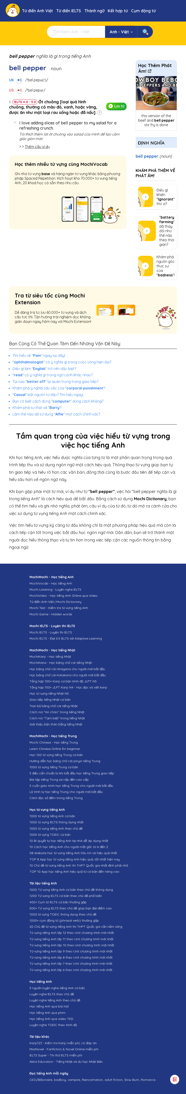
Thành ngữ (94, 10)
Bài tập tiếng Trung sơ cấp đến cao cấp (59, 780)
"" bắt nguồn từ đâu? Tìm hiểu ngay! (47, 394)
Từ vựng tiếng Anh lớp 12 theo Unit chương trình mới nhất (71, 933)
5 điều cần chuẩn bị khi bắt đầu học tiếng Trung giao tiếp (71, 773)
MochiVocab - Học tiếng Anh (50, 583)
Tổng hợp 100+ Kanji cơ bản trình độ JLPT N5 (63, 681)
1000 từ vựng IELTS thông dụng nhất (56, 822)
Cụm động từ (143, 10)
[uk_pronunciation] (19, 80)
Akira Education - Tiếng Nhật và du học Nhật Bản (66, 1062)
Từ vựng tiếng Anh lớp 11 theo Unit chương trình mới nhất (71, 939)
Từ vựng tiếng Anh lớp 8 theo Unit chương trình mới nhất (71, 957)
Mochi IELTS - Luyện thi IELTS (50, 632)
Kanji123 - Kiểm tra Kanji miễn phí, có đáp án (63, 1043)
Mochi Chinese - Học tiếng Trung (53, 742)
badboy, (60, 1080)
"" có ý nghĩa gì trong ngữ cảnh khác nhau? (52, 375)
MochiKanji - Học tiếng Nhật (50, 656)
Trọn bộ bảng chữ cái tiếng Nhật (53, 706)
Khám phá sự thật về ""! (36, 407)
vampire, (74, 1080)
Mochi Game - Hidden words (50, 614)
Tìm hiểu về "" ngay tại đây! (38, 355)
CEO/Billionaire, (41, 1080)
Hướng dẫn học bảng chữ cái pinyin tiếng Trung (64, 761)
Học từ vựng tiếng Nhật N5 (49, 693)
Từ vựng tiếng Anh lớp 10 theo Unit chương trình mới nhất (71, 945)
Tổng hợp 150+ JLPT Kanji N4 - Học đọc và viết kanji (68, 687)
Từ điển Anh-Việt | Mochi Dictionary (55, 602)
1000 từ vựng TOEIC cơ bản (50, 835)
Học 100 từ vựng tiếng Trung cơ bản (56, 755)
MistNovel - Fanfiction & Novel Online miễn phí (63, 1049)
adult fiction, (114, 1080)
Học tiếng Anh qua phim (47, 1013)
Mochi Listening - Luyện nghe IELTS (55, 589)
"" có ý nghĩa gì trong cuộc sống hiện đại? (61, 362)
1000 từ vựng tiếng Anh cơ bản (52, 816)
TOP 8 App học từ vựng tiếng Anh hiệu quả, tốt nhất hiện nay (74, 859)
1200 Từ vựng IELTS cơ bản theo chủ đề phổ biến (65, 896)
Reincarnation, (92, 1080)
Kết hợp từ (118, 10)
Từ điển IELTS (68, 10)
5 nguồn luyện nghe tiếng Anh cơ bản (57, 988)
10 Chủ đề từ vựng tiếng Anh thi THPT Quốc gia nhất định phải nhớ (78, 865)
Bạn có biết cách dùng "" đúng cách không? (57, 401)
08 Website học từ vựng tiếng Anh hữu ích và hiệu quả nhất (73, 853)
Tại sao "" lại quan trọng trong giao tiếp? (55, 381)
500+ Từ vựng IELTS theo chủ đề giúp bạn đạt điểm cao (70, 908)
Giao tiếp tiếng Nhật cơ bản (50, 700)
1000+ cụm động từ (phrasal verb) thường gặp (64, 920)
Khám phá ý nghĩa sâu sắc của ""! (58, 388)
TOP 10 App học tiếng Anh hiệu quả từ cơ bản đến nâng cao (74, 871)
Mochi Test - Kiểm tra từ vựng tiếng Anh (58, 608)
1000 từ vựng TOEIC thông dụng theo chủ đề (62, 914)
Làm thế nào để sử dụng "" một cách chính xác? (56, 414)
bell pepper (154, 156)
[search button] (145, 32)
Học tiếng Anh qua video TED (51, 1019)
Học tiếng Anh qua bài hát (49, 1006)
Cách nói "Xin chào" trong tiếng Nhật (56, 712)
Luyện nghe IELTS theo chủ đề (51, 994)
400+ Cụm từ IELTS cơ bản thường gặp (58, 902)
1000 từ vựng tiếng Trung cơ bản (53, 767)
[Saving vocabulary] (174, 1079)
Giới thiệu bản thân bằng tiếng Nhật (55, 724)
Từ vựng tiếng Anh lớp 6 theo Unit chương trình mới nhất (70, 970)
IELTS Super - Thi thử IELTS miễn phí (55, 1055)
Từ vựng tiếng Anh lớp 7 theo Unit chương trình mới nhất (70, 963)
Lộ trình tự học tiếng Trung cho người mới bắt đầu (66, 792)
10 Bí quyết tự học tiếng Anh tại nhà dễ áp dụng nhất (68, 841)
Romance (148, 1080)
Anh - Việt (119, 31)
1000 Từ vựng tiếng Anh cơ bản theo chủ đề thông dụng (71, 890)
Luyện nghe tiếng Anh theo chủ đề (54, 1000)
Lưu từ (119, 106)
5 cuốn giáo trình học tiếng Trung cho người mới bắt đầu (71, 786)
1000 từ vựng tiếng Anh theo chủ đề (56, 828)
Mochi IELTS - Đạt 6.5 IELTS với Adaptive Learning (65, 638)
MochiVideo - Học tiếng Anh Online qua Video (63, 596)
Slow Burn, (132, 1080)
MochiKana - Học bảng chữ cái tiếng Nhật (60, 663)
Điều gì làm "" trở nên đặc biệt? (44, 368)
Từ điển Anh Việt (37, 10)
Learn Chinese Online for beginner (54, 749)
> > (34, 146)
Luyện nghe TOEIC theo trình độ (53, 1025)
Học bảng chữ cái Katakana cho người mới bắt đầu (67, 675)
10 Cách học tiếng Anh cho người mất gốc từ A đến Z (68, 847)
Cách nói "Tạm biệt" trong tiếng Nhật (57, 718)
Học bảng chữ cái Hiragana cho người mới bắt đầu (67, 669)
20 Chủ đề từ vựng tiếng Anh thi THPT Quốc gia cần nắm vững (75, 927)
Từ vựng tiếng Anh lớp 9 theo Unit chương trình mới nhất (71, 951)
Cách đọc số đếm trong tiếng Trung (56, 798)
